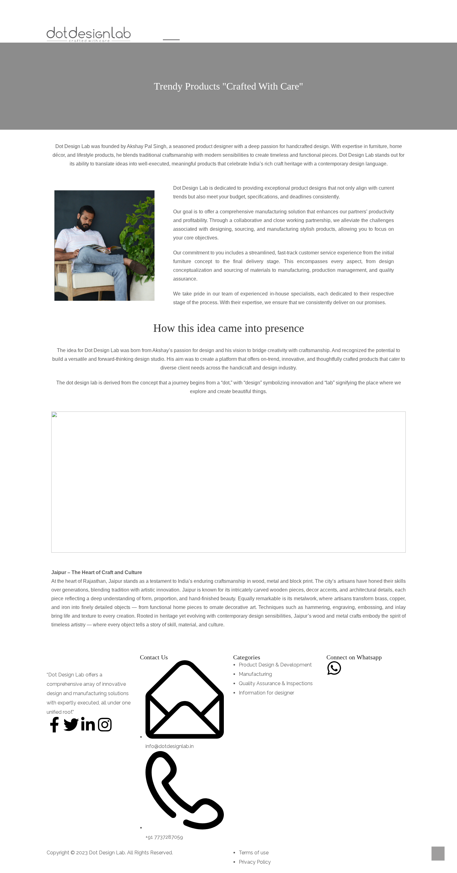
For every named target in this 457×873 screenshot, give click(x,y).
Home (145, 34)
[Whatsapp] (334, 668)
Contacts (272, 34)
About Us (171, 34)
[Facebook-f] (54, 724)
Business (199, 34)
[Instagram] (105, 724)
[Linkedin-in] (88, 724)
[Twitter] (71, 724)
